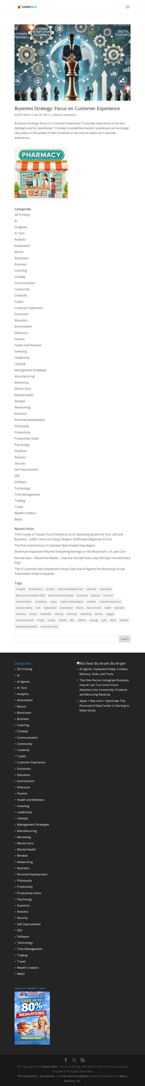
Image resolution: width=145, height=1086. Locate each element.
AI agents (20, 589)
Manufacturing (24, 376)
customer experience (110, 601)
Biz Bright (118, 663)
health (108, 607)
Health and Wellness (28, 345)
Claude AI (108, 595)
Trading (19, 501)
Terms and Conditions (73, 1076)
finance (79, 607)
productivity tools (25, 620)
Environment (23, 326)
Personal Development (29, 420)
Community (22, 289)
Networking (22, 407)
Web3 (18, 519)
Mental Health (23, 395)
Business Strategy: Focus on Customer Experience (67, 108)
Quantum (20, 451)
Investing (20, 351)
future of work (94, 607)
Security (19, 463)
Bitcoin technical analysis (60, 595)
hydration (119, 607)
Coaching (20, 270)
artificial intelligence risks (70, 589)
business (95, 595)
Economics (21, 314)
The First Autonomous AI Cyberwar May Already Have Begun (54, 545)
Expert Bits (49, 1067)
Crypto (19, 302)
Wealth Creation (25, 513)
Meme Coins (22, 389)
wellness (124, 620)
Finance (19, 339)
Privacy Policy (27, 1076)
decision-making (24, 607)
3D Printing (22, 215)
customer (91, 601)
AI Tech (19, 233)
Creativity (20, 295)
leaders (33, 614)
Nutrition (20, 414)
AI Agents (20, 227)
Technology (22, 488)
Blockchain (21, 258)
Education (21, 320)
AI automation (36, 589)
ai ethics (50, 589)
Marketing (21, 382)
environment (66, 607)
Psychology (22, 445)
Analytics (20, 239)
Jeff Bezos (21, 614)
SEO (17, 476)
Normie (99, 614)
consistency (41, 601)
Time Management (27, 494)
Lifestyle (20, 364)
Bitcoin (19, 252)
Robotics (20, 457)
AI (15, 221)
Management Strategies (30, 370)
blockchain (82, 595)
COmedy (19, 277)
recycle (40, 620)
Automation (22, 246)
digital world (50, 607)
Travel (18, 507)
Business (20, 264)
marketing (72, 614)
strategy (94, 620)
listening (59, 614)
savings (51, 620)
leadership (45, 614)
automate (91, 589)
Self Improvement (26, 470)
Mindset (19, 401)
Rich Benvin (24, 114)
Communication (24, 283)
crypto (53, 601)
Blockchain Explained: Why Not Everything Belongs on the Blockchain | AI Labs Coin (70, 552)
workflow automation (26, 626)
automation (105, 589)
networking (85, 614)
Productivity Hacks (26, 438)
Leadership (21, 358)
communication (23, 601)
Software (20, 482)
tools (104, 620)
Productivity (22, 432)
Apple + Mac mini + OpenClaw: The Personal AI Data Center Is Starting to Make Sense (104, 705)
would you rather (49, 626)
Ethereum (21, 333)
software (81, 620)
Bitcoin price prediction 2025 (30, 595)
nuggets (110, 614)
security (62, 620)
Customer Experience (64, 114)
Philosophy (21, 426)
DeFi (38, 607)
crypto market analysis (71, 601)
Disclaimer (47, 1076)
